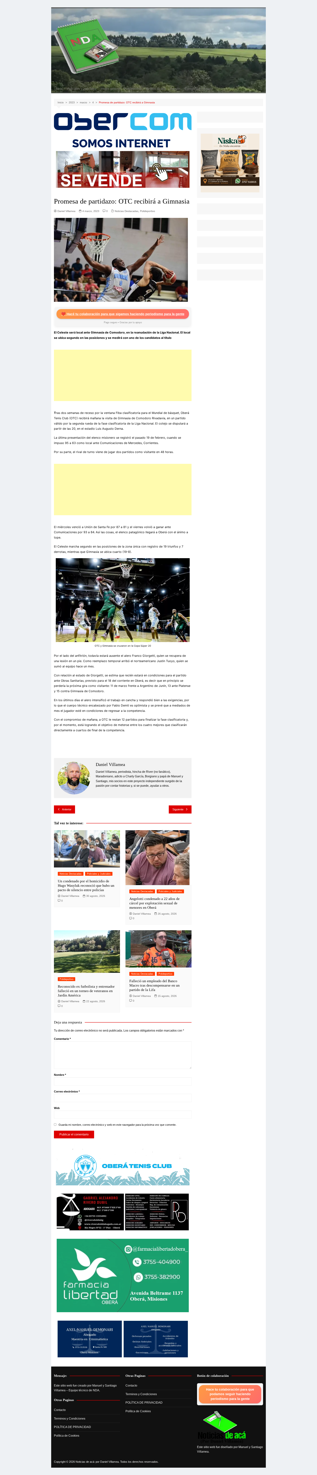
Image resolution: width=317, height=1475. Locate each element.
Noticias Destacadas (126, 211)
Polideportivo (133, 88)
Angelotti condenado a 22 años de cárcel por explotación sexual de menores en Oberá (154, 903)
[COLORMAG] (222, 1427)
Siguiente (177, 809)
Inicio (59, 88)
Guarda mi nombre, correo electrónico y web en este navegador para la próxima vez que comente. (117, 1124)
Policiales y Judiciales (81, 88)
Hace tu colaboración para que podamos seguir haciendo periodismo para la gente (230, 1394)
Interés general (110, 88)
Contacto (60, 1409)
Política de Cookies (66, 1435)
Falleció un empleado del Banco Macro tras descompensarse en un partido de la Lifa (154, 985)
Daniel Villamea (66, 211)
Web (57, 1108)
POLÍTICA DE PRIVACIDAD (72, 1427)
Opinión (175, 88)
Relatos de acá (156, 88)
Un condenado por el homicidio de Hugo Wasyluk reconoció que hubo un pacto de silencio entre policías (86, 885)
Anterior (66, 809)
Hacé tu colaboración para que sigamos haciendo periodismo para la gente (122, 314)
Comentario (62, 1038)
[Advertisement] (123, 375)
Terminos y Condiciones (69, 1418)
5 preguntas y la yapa (199, 88)
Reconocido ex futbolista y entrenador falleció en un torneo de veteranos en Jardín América (86, 990)
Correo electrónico (67, 1091)
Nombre (60, 1074)
